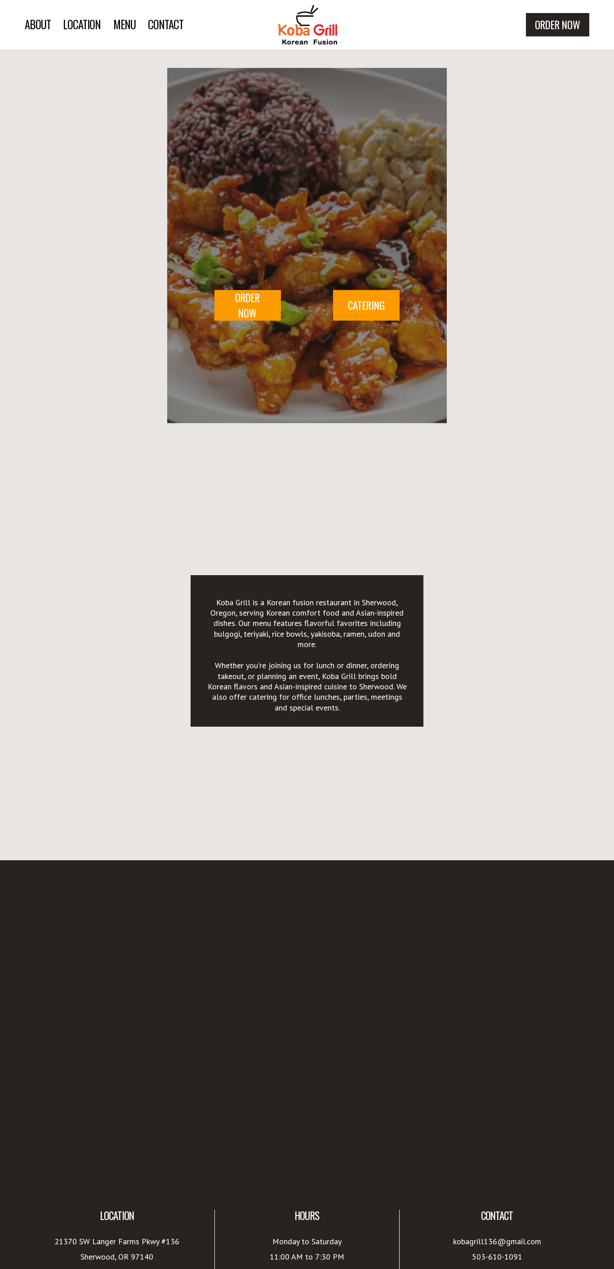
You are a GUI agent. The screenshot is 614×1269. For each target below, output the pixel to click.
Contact (165, 24)
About (38, 24)
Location (82, 24)
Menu (124, 24)
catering (366, 305)
